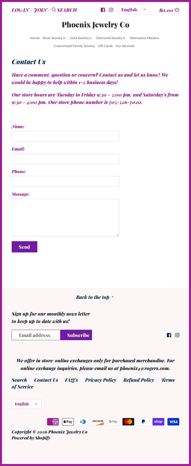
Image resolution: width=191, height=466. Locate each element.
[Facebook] (169, 334)
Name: (18, 126)
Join (40, 9)
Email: (18, 148)
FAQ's (71, 379)
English (129, 9)
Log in (20, 9)
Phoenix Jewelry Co (95, 24)
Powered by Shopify (31, 437)
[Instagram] (111, 9)
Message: (21, 194)
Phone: (19, 171)
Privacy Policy (100, 379)
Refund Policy (138, 379)
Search (19, 379)
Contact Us (46, 379)
